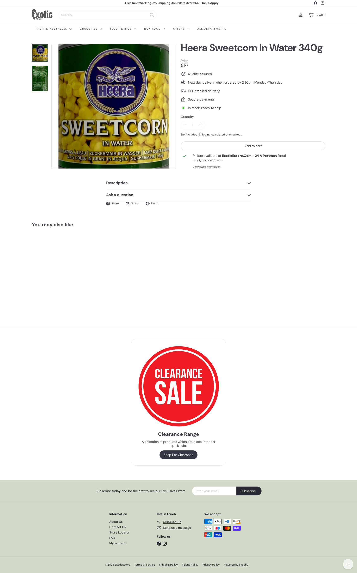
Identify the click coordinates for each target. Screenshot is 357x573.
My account (118, 543)
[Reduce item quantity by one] (185, 125)
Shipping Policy (168, 564)
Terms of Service (144, 564)
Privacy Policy (211, 564)
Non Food (153, 28)
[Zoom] (114, 106)
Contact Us (117, 527)
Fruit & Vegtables (52, 28)
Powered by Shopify (236, 564)
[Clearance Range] (178, 386)
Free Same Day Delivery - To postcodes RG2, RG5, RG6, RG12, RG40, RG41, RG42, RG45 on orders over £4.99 (171, 4)
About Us (116, 522)
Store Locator (119, 532)
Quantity (187, 117)
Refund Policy (190, 564)
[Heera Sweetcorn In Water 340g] (54, 267)
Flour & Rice (121, 28)
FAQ (112, 538)
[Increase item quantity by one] (200, 125)
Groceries (89, 28)
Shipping (205, 134)
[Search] (152, 15)
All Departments (211, 28)
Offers (179, 28)
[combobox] (108, 15)
